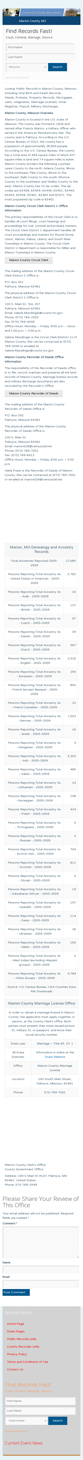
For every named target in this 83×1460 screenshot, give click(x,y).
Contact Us (15, 1369)
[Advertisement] (42, 513)
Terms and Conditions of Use (27, 1362)
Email (6, 1277)
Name (6, 1262)
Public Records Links (21, 1339)
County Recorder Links (23, 1346)
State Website (55, 1057)
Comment (10, 1223)
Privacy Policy (17, 1354)
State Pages (16, 1331)
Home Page (15, 1324)
